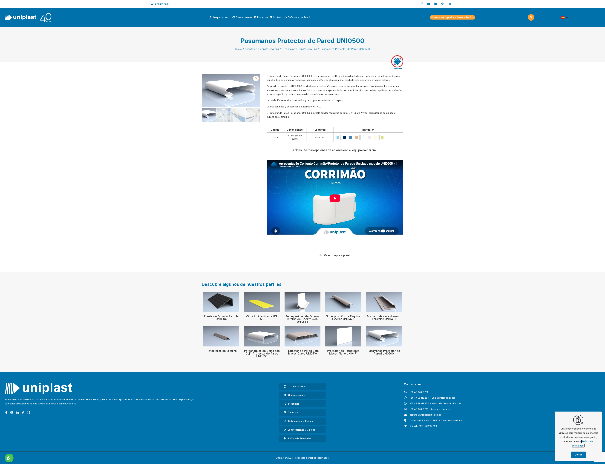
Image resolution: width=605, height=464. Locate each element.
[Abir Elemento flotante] (9, 458)
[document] (302, 232)
